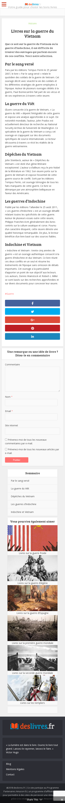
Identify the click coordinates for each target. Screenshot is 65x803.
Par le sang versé (20, 480)
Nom (8, 396)
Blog (8, 763)
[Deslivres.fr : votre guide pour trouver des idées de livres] (32, 3)
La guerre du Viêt (20, 488)
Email (9, 411)
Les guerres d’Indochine (23, 504)
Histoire (32, 23)
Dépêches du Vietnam (22, 496)
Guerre (10, 293)
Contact (10, 774)
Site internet (11, 425)
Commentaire (12, 364)
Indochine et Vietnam (22, 512)
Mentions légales (15, 769)
